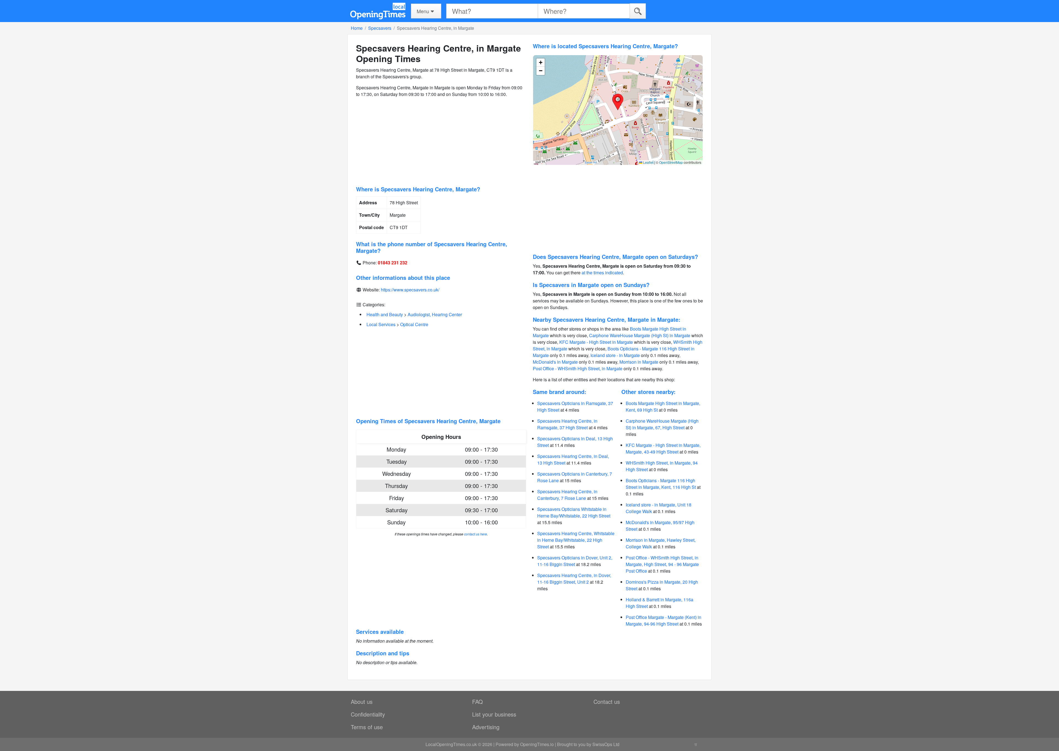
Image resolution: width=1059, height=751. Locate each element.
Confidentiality (368, 714)
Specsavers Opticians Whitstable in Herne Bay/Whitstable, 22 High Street (573, 512)
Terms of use (367, 727)
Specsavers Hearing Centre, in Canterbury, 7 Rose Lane (567, 494)
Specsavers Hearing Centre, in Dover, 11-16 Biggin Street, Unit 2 (574, 578)
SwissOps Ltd (605, 744)
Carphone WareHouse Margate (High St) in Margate (639, 335)
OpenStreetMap (671, 162)
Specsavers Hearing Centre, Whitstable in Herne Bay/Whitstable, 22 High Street (575, 540)
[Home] (377, 11)
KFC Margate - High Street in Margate (596, 342)
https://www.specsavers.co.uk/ (410, 289)
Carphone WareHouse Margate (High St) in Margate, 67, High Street (662, 424)
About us (362, 702)
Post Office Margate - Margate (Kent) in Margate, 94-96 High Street (663, 620)
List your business (494, 714)
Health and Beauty (385, 314)
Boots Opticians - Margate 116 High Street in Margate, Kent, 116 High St (661, 483)
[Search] (638, 10)
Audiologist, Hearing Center (435, 314)
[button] (617, 102)
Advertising (485, 727)
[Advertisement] (441, 141)
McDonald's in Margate (555, 362)
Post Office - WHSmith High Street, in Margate (577, 368)
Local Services (381, 324)
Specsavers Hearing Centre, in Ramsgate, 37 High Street (567, 424)
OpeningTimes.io (537, 744)
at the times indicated (602, 272)
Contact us (606, 702)
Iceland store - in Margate (615, 355)
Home (357, 28)
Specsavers (379, 28)
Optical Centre (414, 324)
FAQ (477, 702)
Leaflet (647, 162)
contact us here (475, 534)
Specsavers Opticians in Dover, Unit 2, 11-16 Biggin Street (574, 560)
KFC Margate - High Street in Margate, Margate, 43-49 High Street (663, 448)
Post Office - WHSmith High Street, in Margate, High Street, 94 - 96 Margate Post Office (662, 564)
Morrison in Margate (638, 362)
